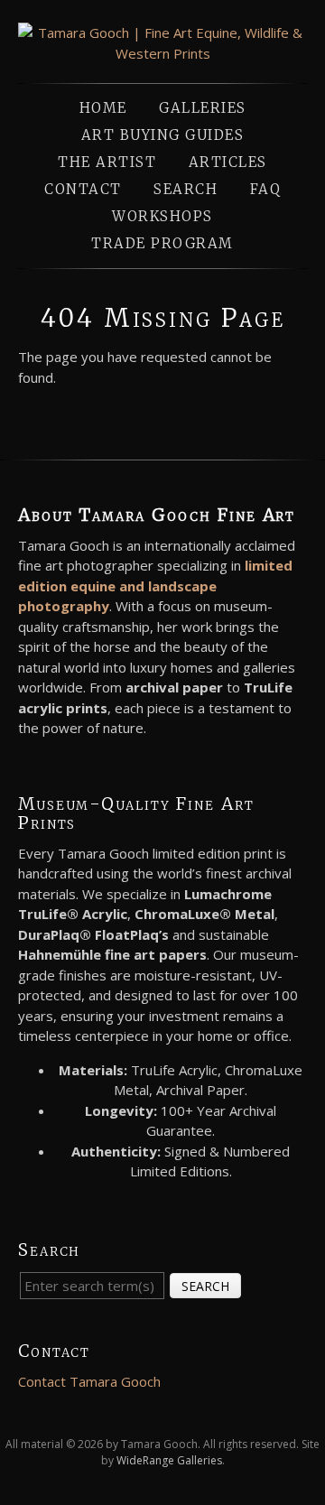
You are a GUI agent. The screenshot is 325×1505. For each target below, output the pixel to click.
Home (103, 107)
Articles (228, 162)
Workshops (162, 216)
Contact (83, 189)
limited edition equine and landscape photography (155, 585)
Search (185, 189)
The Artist (107, 162)
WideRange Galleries (169, 1460)
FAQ (266, 189)
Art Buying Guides (163, 135)
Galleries (202, 107)
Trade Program (162, 243)
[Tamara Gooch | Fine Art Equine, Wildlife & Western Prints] (162, 53)
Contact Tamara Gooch (89, 1381)
